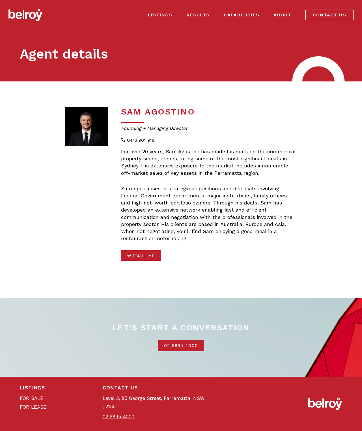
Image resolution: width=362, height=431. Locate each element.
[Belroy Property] (25, 14)
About (282, 15)
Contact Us (329, 15)
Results (198, 15)
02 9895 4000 (181, 345)
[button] (141, 255)
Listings (160, 15)
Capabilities (241, 15)
